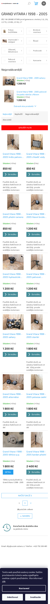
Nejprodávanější (32, 114)
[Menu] (44, 3)
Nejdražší (18, 114)
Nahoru (26, 516)
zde (3, 581)
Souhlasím (35, 597)
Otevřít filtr (25, 128)
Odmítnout (12, 597)
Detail (8, 472)
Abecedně (7, 120)
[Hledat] (29, 3)
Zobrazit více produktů (23, 106)
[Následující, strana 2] (25, 503)
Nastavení (24, 588)
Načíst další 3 (25, 495)
